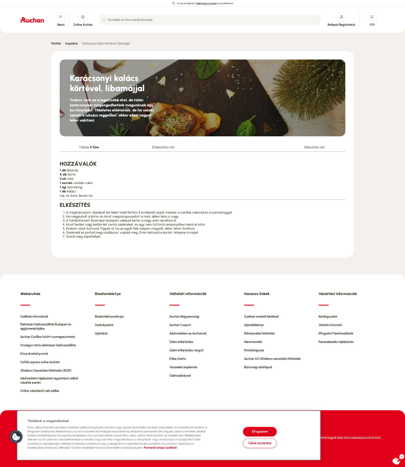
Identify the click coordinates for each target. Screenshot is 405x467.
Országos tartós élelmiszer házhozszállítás (48, 345)
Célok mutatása (259, 443)
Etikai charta (177, 359)
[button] (16, 437)
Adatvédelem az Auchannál (187, 333)
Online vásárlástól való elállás (39, 391)
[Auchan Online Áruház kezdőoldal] (32, 20)
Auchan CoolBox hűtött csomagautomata (47, 337)
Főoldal (56, 43)
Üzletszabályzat (180, 376)
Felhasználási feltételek (259, 333)
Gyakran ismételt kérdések (261, 316)
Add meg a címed (206, 3)
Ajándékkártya (253, 325)
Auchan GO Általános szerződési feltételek (272, 359)
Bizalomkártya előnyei (109, 316)
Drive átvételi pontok (34, 354)
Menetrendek (253, 342)
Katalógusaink (328, 316)
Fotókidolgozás (254, 350)
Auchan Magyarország (184, 316)
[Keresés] (104, 19)
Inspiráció (71, 43)
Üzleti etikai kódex (181, 342)
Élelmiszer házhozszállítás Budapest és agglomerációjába (45, 326)
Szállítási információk (34, 316)
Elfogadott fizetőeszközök (336, 333)
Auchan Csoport (180, 325)
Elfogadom (260, 431)
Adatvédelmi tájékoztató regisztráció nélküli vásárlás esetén (49, 380)
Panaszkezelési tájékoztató (336, 342)
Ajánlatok (101, 333)
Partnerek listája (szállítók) (160, 447)
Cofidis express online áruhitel (39, 362)
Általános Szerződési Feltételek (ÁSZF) (46, 370)
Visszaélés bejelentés (183, 367)
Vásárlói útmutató (330, 325)
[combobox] (210, 20)
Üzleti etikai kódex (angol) (186, 350)
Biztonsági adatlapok (258, 367)
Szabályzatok (104, 325)
